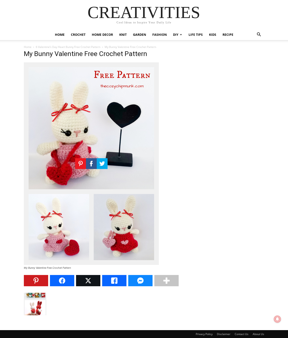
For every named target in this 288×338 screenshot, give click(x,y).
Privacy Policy (204, 334)
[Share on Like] (114, 280)
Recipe (228, 34)
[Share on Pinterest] (36, 280)
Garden (139, 34)
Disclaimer (223, 334)
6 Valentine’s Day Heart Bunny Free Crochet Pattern (68, 47)
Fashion (159, 34)
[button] (258, 35)
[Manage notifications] (277, 319)
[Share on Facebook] (62, 280)
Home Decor (102, 34)
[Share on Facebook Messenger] (140, 280)
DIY (175, 34)
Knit (123, 34)
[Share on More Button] (166, 280)
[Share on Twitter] (88, 280)
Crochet (78, 34)
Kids (212, 34)
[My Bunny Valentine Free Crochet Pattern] (91, 264)
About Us (258, 334)
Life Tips (196, 34)
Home (60, 34)
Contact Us (241, 334)
